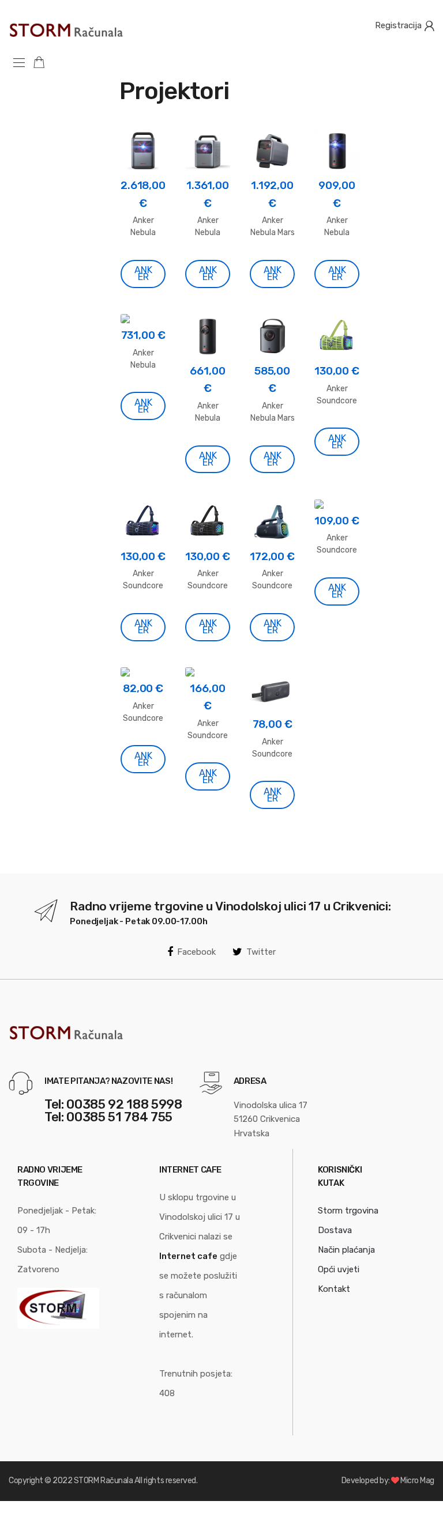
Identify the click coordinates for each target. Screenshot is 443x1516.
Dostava (335, 1230)
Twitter (261, 952)
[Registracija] (429, 25)
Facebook (196, 952)
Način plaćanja (346, 1250)
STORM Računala (103, 1480)
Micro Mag (417, 1480)
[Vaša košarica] (43, 62)
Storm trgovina (348, 1210)
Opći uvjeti (338, 1269)
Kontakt (334, 1289)
